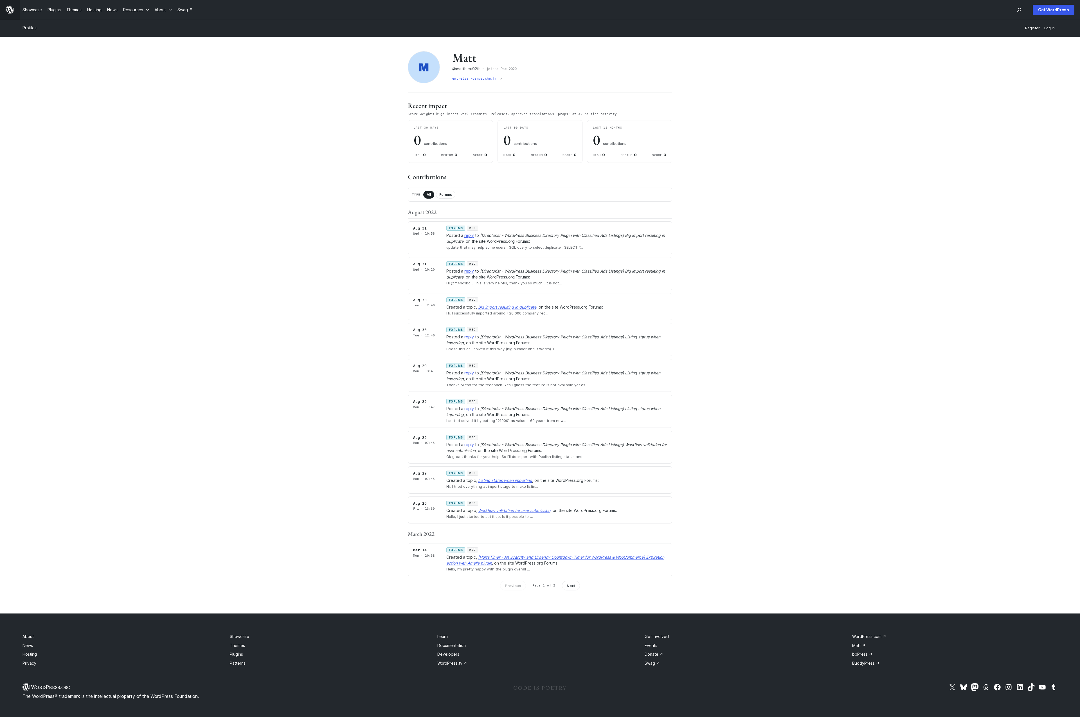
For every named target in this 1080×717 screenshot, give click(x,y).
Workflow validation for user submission (514, 510)
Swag (652, 663)
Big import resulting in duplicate (507, 307)
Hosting (29, 654)
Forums (445, 194)
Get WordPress (1053, 9)
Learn (442, 636)
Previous (513, 585)
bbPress (862, 654)
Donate (654, 654)
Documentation (451, 645)
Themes (237, 645)
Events (651, 645)
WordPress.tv (452, 663)
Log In (1049, 28)
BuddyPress (865, 663)
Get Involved (657, 636)
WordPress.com (869, 636)
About (28, 636)
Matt (858, 645)
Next (571, 585)
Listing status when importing (505, 480)
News (27, 645)
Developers (448, 654)
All (429, 194)
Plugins (236, 654)
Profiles (29, 27)
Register (1032, 28)
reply (469, 235)
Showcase (239, 636)
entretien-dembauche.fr (475, 78)
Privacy (29, 663)
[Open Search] (1019, 10)
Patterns (238, 663)
